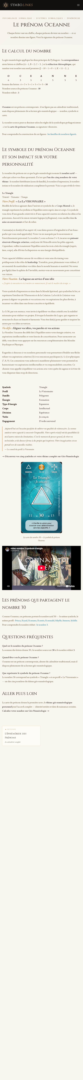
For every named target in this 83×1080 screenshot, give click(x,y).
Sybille (74, 620)
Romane (32, 620)
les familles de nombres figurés (62, 134)
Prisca (18, 620)
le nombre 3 (42, 624)
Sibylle (58, 620)
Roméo (40, 620)
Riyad (24, 620)
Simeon (66, 620)
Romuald (49, 620)
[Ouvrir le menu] (78, 5)
